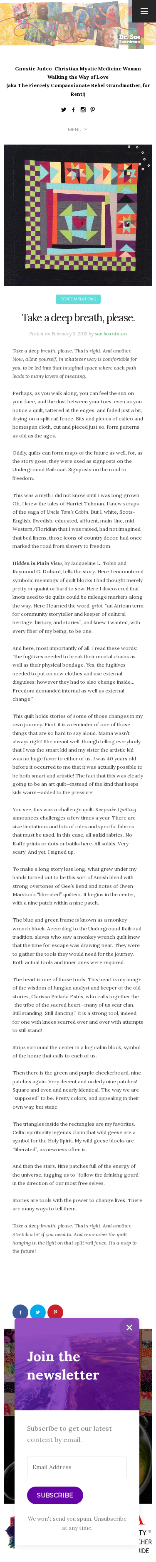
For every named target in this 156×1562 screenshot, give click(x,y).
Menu (75, 129)
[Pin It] (55, 1312)
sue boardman (111, 333)
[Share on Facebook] (20, 1312)
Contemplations (78, 299)
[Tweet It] (38, 1312)
